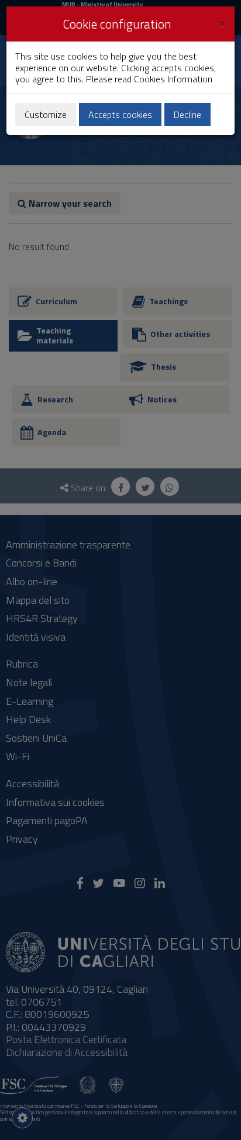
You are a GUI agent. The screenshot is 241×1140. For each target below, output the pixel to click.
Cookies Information (173, 79)
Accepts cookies (120, 114)
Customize (46, 114)
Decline (187, 114)
